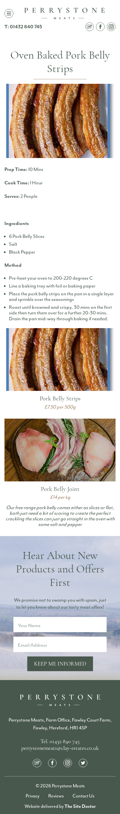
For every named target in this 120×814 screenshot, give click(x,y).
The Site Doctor (80, 806)
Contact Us (83, 796)
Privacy (32, 796)
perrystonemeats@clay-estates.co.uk (60, 748)
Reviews (56, 796)
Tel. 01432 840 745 (60, 742)
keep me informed (60, 664)
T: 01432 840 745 (23, 27)
